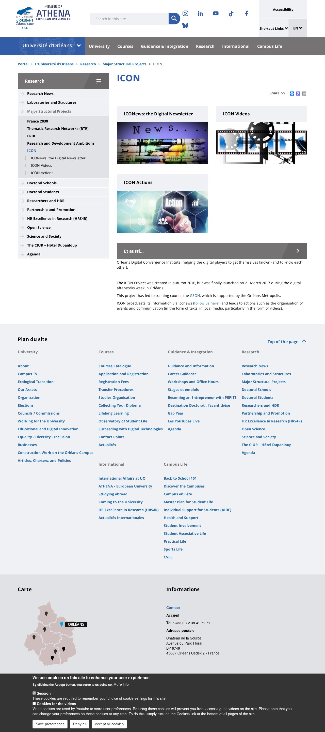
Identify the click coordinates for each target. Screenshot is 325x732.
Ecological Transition (36, 381)
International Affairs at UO (122, 478)
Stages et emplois (183, 389)
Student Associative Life (185, 533)
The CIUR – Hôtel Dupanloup (52, 245)
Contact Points (111, 436)
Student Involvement (182, 525)
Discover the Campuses (184, 486)
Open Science (39, 227)
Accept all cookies (109, 724)
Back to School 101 (180, 478)
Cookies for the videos (56, 703)
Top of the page (283, 341)
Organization (29, 397)
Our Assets (27, 389)
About (23, 365)
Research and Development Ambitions (60, 143)
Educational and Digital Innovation (48, 428)
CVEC (168, 557)
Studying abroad (113, 494)
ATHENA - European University (125, 486)
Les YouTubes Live (184, 421)
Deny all (79, 724)
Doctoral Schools (42, 182)
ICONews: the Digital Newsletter (58, 158)
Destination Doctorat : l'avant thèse (199, 405)
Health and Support (181, 517)
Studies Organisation (117, 397)
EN (296, 28)
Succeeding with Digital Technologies (131, 428)
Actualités (107, 444)
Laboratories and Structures (51, 102)
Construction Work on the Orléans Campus (55, 452)
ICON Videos (41, 165)
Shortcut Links (271, 28)
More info (121, 684)
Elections (26, 405)
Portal (23, 64)
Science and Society (44, 236)
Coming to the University (121, 501)
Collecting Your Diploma (120, 405)
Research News (40, 93)
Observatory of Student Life (123, 421)
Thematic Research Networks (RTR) (58, 128)
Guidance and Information (191, 365)
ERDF (31, 136)
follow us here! (206, 303)
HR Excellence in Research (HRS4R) (57, 218)
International (236, 46)
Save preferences (50, 724)
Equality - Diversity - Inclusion (44, 436)
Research (205, 46)
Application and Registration (124, 373)
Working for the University (41, 421)
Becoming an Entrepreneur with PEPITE (202, 397)
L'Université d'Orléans (54, 64)
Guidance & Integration (164, 46)
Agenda (33, 254)
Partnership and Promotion (51, 209)
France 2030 (37, 121)
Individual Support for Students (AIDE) (197, 509)
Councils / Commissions (39, 413)
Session (44, 693)
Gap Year (175, 413)
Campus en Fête (178, 494)
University (99, 46)
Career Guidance (182, 373)
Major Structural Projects (125, 64)
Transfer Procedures (116, 389)
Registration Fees (114, 381)
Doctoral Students (43, 191)
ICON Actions (42, 173)
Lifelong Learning (114, 413)
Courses (125, 46)
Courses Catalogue (115, 365)
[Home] (25, 14)
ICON (31, 150)
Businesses (27, 444)
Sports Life (173, 549)
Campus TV (27, 373)
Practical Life (175, 541)
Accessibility (283, 9)
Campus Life (269, 46)
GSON (195, 295)
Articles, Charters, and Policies (44, 460)
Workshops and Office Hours (193, 381)
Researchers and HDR (45, 200)
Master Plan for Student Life (188, 501)
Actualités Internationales (121, 517)
